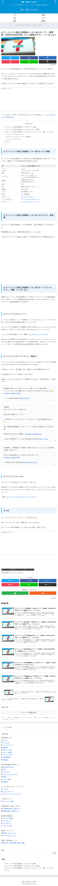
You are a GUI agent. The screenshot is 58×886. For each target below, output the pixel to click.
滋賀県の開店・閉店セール (11, 811)
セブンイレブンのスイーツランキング (30, 201)
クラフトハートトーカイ (10, 774)
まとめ (7, 141)
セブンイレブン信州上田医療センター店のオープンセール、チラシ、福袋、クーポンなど (29, 132)
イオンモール (7, 821)
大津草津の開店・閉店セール (11, 808)
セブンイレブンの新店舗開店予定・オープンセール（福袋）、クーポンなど (18, 569)
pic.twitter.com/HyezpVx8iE (12, 457)
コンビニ (5, 740)
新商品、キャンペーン (9, 833)
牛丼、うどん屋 (7, 750)
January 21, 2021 (43, 439)
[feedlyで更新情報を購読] (15, 593)
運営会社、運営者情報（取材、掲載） (14, 843)
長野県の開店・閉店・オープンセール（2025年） (13, 572)
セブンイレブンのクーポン (14, 139)
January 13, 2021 (32, 462)
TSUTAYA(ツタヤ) (8, 767)
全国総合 (5, 760)
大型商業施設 (7, 757)
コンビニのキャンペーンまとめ (37, 334)
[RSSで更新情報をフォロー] (43, 593)
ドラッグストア (7, 755)
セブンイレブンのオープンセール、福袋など (19, 136)
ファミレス (6, 742)
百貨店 (5, 777)
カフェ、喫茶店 (7, 752)
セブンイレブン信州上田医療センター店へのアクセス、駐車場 (22, 129)
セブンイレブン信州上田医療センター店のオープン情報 (20, 127)
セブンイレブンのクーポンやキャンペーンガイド (22, 497)
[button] (55, 727)
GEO (4, 769)
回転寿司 (5, 747)
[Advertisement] (29, 100)
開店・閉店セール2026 (29, 2)
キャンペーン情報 (8, 801)
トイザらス (6, 772)
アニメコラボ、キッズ (9, 835)
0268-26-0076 (24, 189)
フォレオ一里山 (7, 825)
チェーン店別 (7, 779)
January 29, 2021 (24, 398)
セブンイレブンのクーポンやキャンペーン (31, 199)
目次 (26, 123)
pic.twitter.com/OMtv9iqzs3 (33, 434)
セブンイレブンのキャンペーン (15, 134)
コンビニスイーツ (8, 791)
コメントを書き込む (29, 712)
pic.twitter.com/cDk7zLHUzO (12, 393)
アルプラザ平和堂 (8, 818)
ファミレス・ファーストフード (12, 794)
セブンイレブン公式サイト (27, 196)
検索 (2, 850)
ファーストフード (8, 745)
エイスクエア (7, 823)
